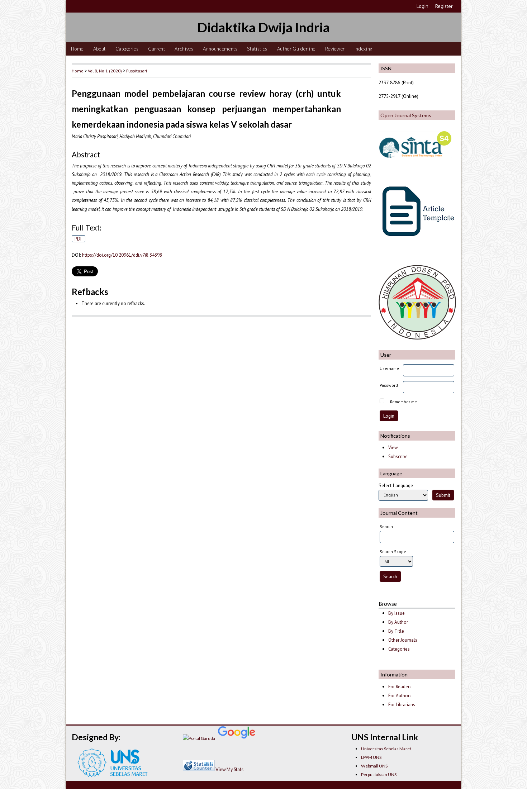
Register (444, 6)
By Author (398, 622)
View (393, 448)
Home (77, 49)
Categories (127, 49)
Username (389, 368)
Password (389, 385)
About (99, 49)
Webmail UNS (374, 766)
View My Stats (229, 769)
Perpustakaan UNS (379, 774)
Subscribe (398, 456)
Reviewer (335, 49)
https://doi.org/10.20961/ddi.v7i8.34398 (122, 255)
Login (422, 6)
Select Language (396, 485)
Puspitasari (136, 70)
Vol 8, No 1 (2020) (105, 70)
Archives (184, 49)
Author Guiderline (296, 49)
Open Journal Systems (405, 115)
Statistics (257, 49)
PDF (79, 239)
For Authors (400, 696)
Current (156, 49)
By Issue (396, 613)
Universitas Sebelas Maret (386, 748)
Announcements (220, 49)
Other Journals (402, 640)
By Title (396, 631)
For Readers (400, 687)
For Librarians (401, 705)
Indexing (363, 49)
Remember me (403, 401)
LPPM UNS (371, 757)
